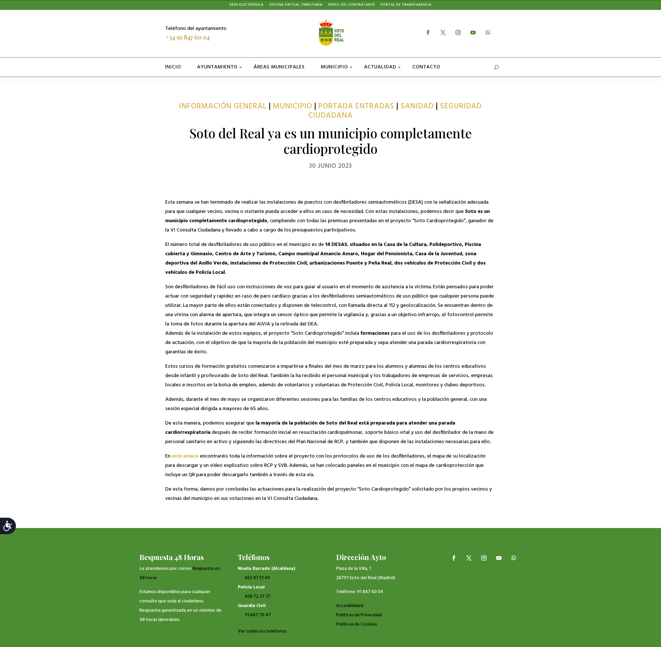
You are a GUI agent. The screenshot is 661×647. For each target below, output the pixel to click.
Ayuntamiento (217, 67)
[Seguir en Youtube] (473, 32)
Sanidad (417, 106)
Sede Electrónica (247, 6)
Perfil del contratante (351, 6)
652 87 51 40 (257, 578)
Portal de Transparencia (406, 6)
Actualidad (380, 67)
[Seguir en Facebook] (428, 32)
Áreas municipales (279, 67)
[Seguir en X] (443, 32)
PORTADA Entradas (356, 106)
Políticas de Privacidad (359, 615)
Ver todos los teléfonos (262, 631)
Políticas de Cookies (356, 624)
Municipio (334, 67)
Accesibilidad (349, 606)
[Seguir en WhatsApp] (488, 32)
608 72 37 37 (258, 596)
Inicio (173, 67)
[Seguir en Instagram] (458, 32)
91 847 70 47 (258, 615)
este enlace (185, 456)
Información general (223, 106)
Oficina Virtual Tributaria (295, 6)
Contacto (426, 67)
